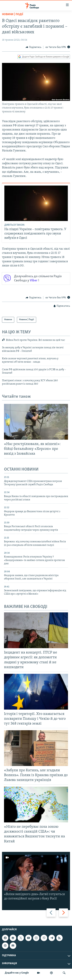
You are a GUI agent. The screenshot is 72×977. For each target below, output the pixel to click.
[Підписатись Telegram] (52, 938)
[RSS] (59, 938)
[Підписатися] (13, 946)
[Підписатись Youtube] (28, 938)
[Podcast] (5, 946)
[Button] (33, 47)
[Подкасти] (51, 973)
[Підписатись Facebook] (5, 938)
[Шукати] (64, 973)
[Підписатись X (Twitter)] (21, 938)
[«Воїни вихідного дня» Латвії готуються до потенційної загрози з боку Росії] (36, 873)
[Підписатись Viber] (44, 938)
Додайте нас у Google (17, 973)
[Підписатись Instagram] (36, 938)
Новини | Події (12, 14)
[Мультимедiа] (38, 973)
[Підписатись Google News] (13, 938)
